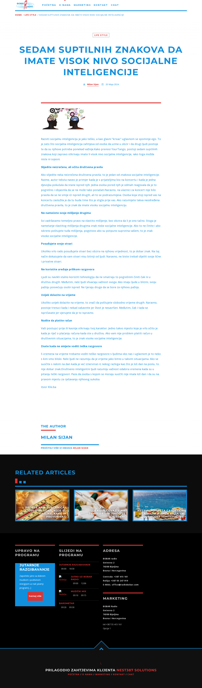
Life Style (30, 14)
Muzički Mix (78, 591)
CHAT (130, 674)
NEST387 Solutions (137, 670)
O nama (87, 674)
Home (18, 14)
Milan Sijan (93, 84)
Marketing (102, 674)
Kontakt (119, 674)
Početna (74, 674)
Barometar (66, 603)
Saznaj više (35, 596)
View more (42, 505)
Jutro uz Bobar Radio (81, 578)
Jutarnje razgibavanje (74, 564)
